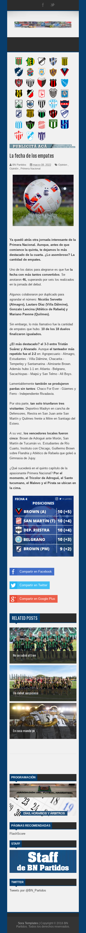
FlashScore (17, 833)
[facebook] (43, 5)
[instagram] (62, 5)
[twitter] (52, 5)
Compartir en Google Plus (37, 599)
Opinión (14, 168)
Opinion (62, 164)
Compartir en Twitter (33, 585)
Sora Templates (28, 923)
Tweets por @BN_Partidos (28, 890)
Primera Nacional (30, 168)
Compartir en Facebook (36, 571)
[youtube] (71, 5)
